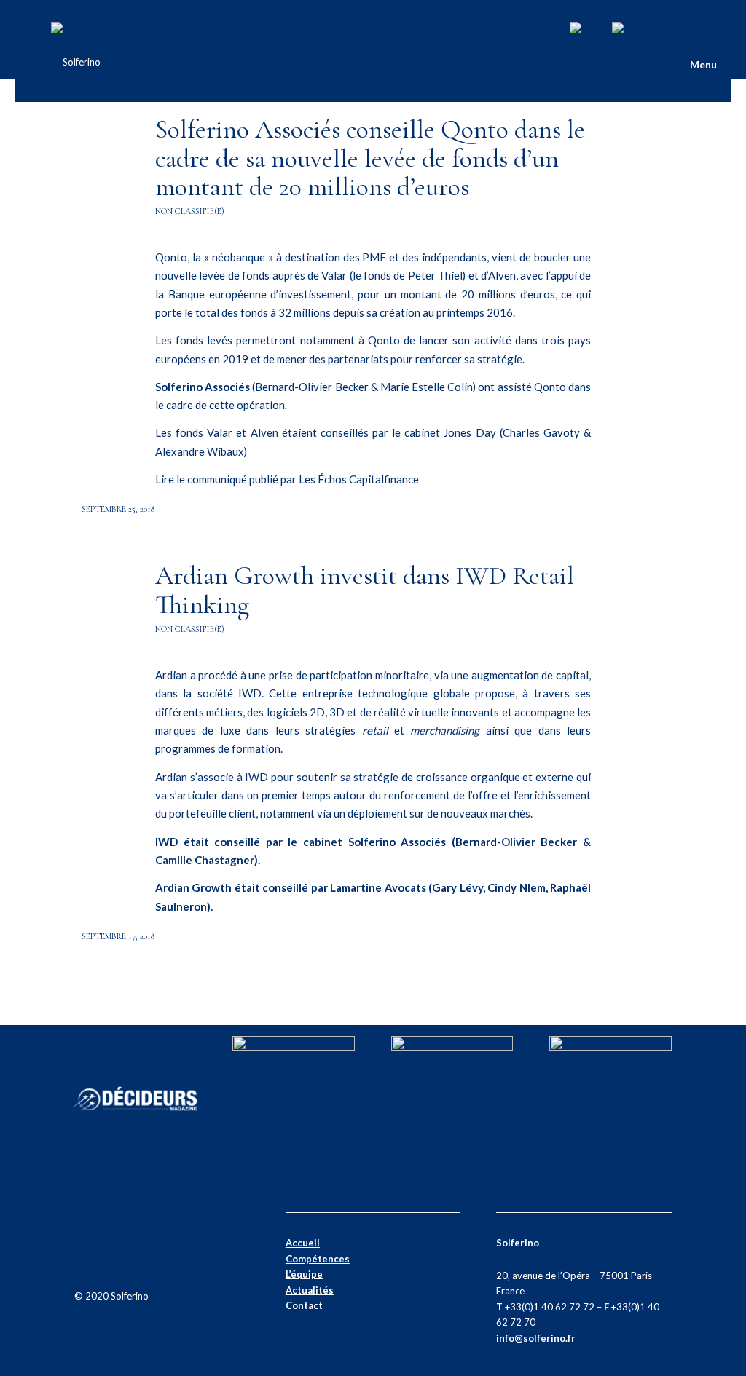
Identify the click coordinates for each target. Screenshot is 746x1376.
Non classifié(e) (189, 211)
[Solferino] (76, 62)
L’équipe (304, 1274)
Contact (304, 1305)
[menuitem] (662, 62)
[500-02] (293, 1047)
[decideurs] (135, 1158)
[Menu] (662, 62)
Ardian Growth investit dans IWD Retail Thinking (364, 590)
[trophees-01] (452, 1047)
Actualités (310, 1290)
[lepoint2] (610, 1047)
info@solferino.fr (536, 1338)
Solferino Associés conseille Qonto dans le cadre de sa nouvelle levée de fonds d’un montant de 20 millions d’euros (370, 158)
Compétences (318, 1259)
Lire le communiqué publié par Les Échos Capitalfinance (287, 479)
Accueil (303, 1243)
